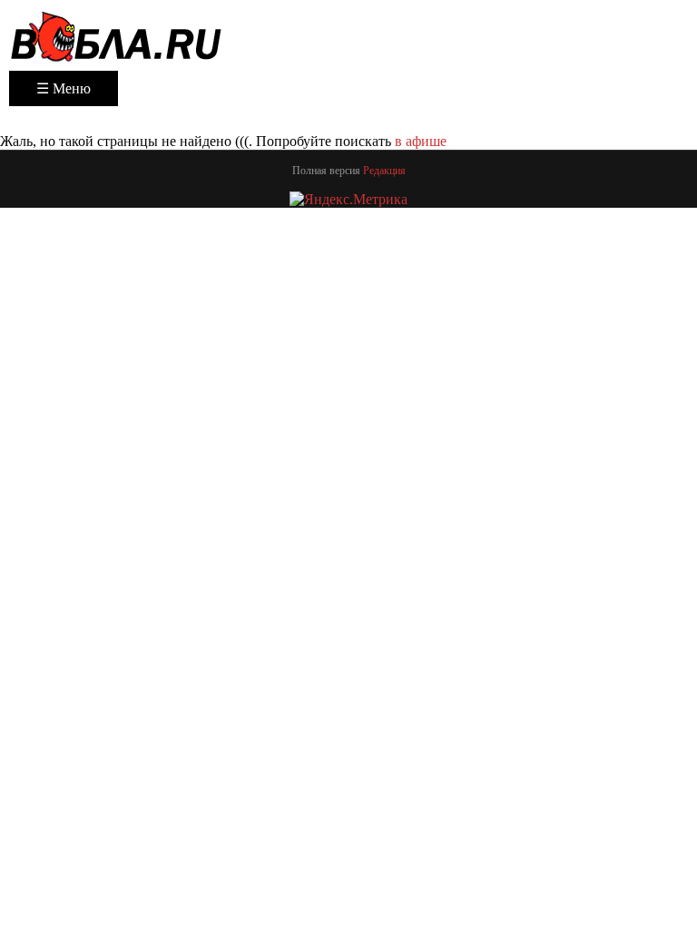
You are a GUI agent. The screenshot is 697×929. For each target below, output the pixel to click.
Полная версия (326, 170)
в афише (421, 141)
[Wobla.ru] (115, 35)
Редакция (384, 170)
